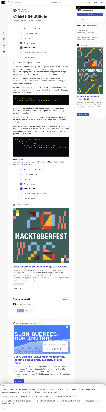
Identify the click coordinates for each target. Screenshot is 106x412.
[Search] (8, 2)
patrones (39, 21)
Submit (20, 311)
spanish (16, 21)
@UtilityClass (44, 129)
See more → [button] (18, 381)
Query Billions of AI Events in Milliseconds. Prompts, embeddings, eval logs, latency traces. (39, 359)
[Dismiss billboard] (102, 385)
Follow (90, 14)
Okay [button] (4, 409)
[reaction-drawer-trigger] (4, 33)
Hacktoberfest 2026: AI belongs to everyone (40, 266)
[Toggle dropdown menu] (68, 204)
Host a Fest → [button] (83, 114)
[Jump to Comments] (4, 39)
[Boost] (4, 52)
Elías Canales (22, 9)
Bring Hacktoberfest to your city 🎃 (88, 97)
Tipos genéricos (85, 31)
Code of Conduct (36, 316)
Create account (98, 2)
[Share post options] (4, 58)
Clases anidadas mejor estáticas (87, 38)
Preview (28, 311)
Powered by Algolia (56, 2)
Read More (17, 288)
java (32, 21)
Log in (88, 2)
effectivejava (25, 21)
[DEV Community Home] (3, 2)
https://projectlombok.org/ (23, 164)
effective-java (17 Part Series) (32, 29)
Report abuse (47, 316)
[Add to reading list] (4, 46)
